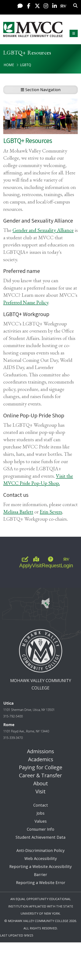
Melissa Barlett (18, 511)
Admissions (40, 751)
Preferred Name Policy (25, 302)
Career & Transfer (40, 775)
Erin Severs (51, 511)
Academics (40, 759)
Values (41, 821)
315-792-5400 (13, 716)
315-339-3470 (13, 738)
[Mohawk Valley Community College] (33, 29)
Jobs (40, 813)
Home (9, 64)
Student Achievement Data (40, 837)
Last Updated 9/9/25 (16, 935)
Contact (40, 805)
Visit (40, 791)
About (40, 783)
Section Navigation (42, 89)
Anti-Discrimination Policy (40, 850)
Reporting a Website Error (40, 882)
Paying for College (40, 767)
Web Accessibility (40, 858)
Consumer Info (40, 829)
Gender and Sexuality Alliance (43, 230)
